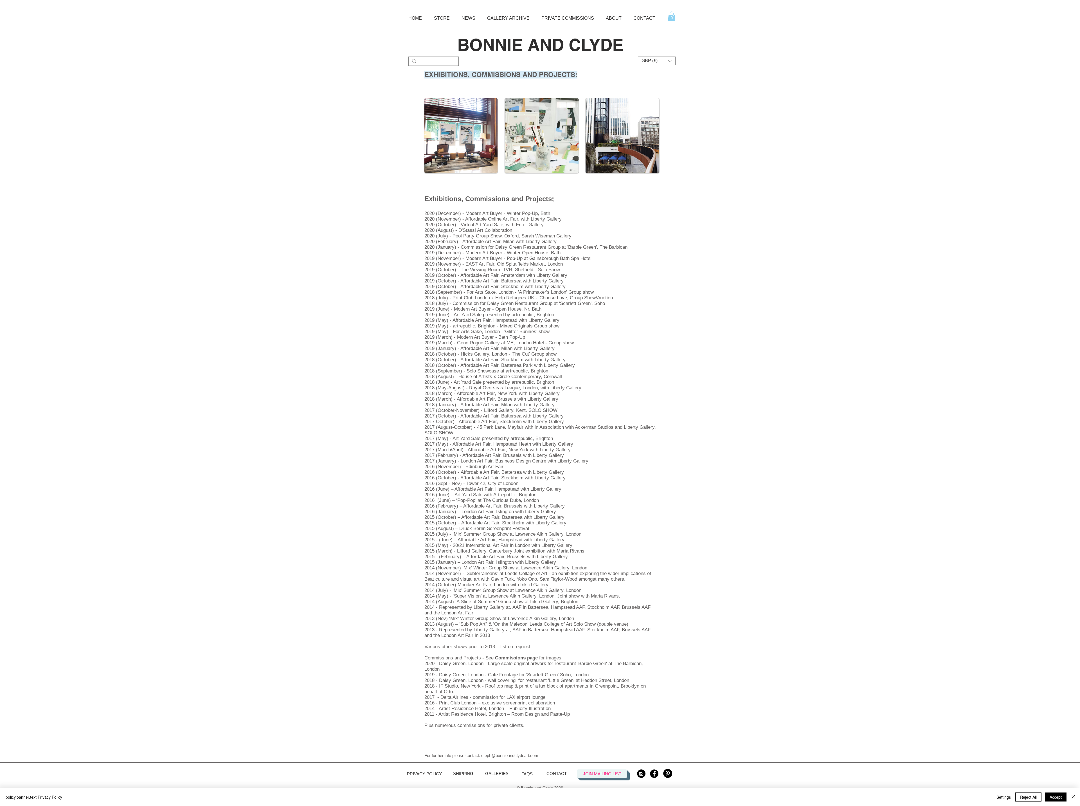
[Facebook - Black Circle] (654, 773)
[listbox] (657, 61)
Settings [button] (1003, 797)
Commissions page (516, 658)
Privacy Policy (50, 797)
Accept (1056, 797)
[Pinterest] (667, 773)
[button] (442, 16)
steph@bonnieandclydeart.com (509, 755)
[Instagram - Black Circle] (641, 773)
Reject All (1028, 797)
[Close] (1073, 796)
